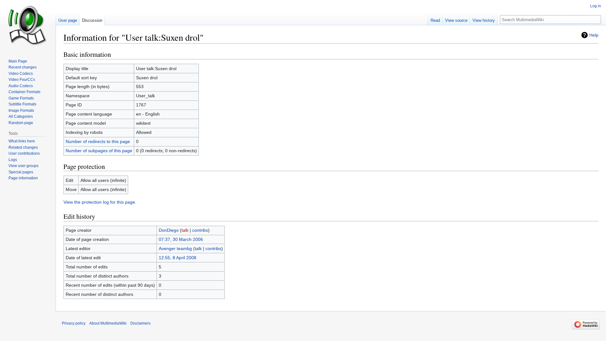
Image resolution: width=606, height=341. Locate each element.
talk (184, 230)
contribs (200, 230)
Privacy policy (74, 323)
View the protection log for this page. (99, 202)
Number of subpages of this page (99, 150)
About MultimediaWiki (108, 323)
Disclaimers (140, 323)
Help (593, 35)
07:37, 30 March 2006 (181, 239)
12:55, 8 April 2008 (177, 257)
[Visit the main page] (28, 25)
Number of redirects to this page (98, 141)
